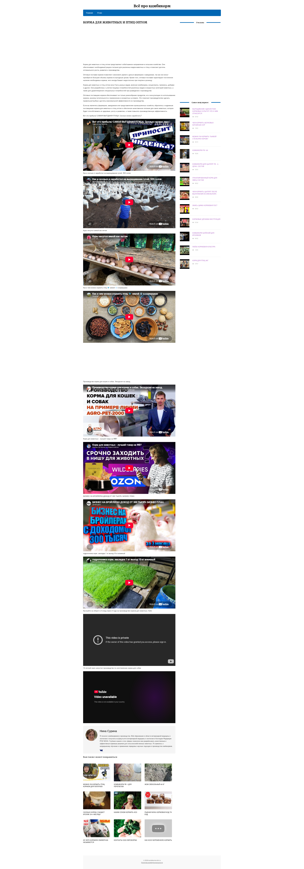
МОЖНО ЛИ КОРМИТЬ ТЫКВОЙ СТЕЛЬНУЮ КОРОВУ (204, 137)
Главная (89, 13)
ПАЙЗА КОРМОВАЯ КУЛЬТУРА (203, 247)
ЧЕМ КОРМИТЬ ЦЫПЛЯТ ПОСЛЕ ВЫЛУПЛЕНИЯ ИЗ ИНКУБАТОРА (204, 192)
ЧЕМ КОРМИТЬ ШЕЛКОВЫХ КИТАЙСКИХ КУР (203, 124)
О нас (99, 13)
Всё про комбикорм (152, 6)
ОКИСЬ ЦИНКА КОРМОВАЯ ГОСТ (204, 205)
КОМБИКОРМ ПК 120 (200, 150)
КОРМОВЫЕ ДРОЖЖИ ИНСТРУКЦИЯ (206, 219)
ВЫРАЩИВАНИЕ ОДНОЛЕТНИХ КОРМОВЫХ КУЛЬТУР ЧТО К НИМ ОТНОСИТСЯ (205, 111)
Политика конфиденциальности (152, 863)
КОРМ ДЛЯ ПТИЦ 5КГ (200, 260)
